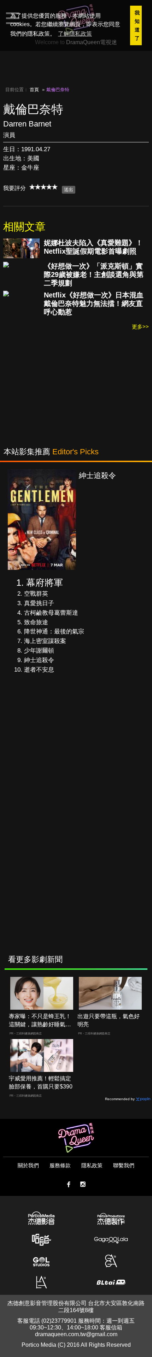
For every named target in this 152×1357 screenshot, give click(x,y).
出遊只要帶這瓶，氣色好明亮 (108, 1020)
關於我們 (28, 1165)
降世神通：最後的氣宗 (54, 631)
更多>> (140, 327)
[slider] (43, 187)
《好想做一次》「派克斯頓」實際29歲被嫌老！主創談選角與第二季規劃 (94, 274)
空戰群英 (36, 593)
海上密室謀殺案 (45, 641)
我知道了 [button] (137, 25)
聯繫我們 (123, 1165)
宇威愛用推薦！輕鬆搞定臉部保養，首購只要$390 (40, 1082)
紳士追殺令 (39, 660)
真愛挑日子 (39, 603)
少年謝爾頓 (39, 650)
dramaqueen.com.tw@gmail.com (76, 1334)
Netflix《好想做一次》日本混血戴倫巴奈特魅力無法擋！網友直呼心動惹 (94, 303)
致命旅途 (36, 622)
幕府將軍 (44, 582)
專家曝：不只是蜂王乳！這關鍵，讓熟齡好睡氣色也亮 (40, 1020)
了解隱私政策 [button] (75, 34)
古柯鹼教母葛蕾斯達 (51, 612)
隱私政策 (92, 1165)
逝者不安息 (39, 669)
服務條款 (60, 1165)
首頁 (34, 89)
